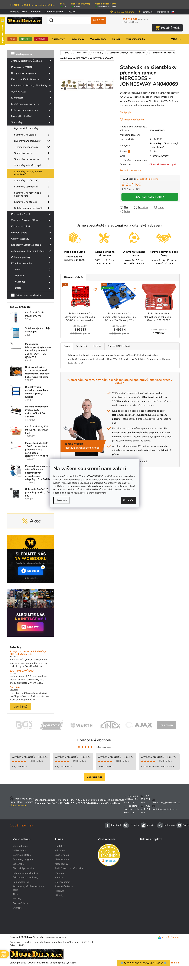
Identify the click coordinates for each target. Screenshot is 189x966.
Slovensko (18, 864)
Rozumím (128, 500)
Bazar (18, 288)
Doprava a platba (54, 11)
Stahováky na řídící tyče (26, 180)
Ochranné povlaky (20, 257)
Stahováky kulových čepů (27, 165)
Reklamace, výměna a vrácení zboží (28, 888)
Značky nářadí (62, 855)
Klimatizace (17, 97)
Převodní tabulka (64, 886)
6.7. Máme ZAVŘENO (22, 671)
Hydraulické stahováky (26, 128)
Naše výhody (62, 859)
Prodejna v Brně (18, 11)
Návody (59, 895)
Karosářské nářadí (20, 226)
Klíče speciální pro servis (24, 110)
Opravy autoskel (20, 238)
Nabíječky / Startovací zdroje (26, 245)
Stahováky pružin (23, 153)
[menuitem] (12, 39)
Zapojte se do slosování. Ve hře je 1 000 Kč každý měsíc (29, 653)
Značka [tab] (119, 346)
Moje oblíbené (20, 846)
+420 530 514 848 (85, 803)
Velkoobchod (19, 850)
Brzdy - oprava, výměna (23, 73)
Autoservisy (24, 54)
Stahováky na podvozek (26, 159)
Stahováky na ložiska (25, 134)
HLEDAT (98, 20)
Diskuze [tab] (97, 346)
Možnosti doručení (130, 135)
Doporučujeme (20, 903)
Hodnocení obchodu (95, 740)
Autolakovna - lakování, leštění (28, 251)
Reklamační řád (21, 882)
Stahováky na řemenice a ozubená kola (27, 194)
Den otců (15, 687)
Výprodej (20, 281)
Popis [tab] (66, 346)
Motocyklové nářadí (21, 116)
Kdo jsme (60, 850)
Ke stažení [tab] (81, 346)
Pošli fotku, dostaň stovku (69, 868)
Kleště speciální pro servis (25, 104)
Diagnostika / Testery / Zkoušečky (29, 85)
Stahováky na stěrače (25, 202)
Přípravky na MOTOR (22, 67)
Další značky (166, 725)
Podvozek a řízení (20, 214)
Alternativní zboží (73, 277)
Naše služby (61, 864)
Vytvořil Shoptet (171, 937)
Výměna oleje (18, 91)
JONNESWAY (157, 130)
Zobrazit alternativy (130, 170)
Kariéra (59, 877)
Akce (17, 269)
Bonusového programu (147, 178)
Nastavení (61, 500)
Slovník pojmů (62, 882)
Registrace (163, 11)
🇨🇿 (172, 11)
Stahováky (16, 122)
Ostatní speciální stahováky (28, 208)
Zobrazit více (94, 777)
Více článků (20, 706)
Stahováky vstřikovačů (26, 186)
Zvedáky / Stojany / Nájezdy (25, 220)
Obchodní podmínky (23, 868)
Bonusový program (124, 12)
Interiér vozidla (19, 232)
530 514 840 (135, 19)
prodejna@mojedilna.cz (108, 803)
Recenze (59, 891)
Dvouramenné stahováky (27, 141)
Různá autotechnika (21, 263)
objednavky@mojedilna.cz (110, 800)
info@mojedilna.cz (130, 22)
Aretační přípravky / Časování (26, 61)
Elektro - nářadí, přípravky (25, 79)
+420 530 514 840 (85, 800)
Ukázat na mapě (18, 805)
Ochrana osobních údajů (25, 873)
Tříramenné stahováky (26, 147)
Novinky (19, 275)
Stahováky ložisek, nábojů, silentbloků (28, 173)
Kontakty (35, 11)
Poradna (59, 873)
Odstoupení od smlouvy (25, 877)
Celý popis (125, 112)
